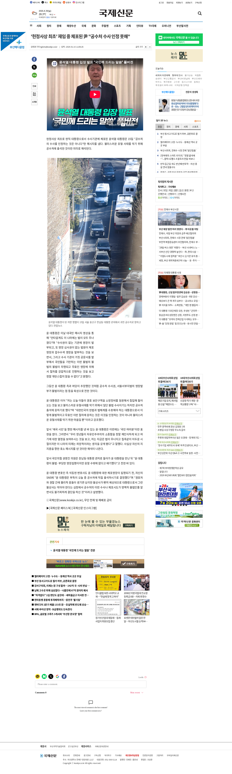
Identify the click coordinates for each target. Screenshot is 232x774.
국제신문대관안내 (101, 746)
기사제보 (118, 755)
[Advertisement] (119, 350)
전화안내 (76, 755)
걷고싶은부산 (73, 746)
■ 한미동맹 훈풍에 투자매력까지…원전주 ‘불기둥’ (56, 599)
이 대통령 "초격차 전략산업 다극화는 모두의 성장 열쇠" (184, 319)
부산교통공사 (170, 78)
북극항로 (168, 82)
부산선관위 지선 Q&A (170, 450)
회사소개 (66, 755)
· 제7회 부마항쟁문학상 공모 (170, 468)
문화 (94, 26)
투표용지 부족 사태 (164, 85)
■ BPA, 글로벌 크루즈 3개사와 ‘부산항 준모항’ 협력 (57, 614)
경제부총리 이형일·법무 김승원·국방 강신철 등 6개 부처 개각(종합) (189, 296)
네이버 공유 (34, 75)
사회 (39, 26)
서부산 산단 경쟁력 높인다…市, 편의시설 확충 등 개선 (183, 251)
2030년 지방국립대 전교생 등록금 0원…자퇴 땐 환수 (135, 594)
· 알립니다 (162, 471)
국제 (83, 26)
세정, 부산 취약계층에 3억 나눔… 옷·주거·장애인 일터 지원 (186, 260)
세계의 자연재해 (162, 75)
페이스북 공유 (34, 59)
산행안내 (162, 193)
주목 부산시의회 (168, 442)
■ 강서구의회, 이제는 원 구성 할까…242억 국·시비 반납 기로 (62, 585)
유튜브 (68, 2)
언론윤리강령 (148, 755)
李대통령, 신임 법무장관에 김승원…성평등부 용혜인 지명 (185, 292)
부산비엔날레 (184, 78)
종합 (160, 126)
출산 (181, 190)
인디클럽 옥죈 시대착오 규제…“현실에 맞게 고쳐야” (107, 594)
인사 (160, 190)
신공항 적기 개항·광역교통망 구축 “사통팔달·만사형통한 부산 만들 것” (190, 406)
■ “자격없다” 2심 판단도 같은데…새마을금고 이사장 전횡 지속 (63, 595)
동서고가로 (187, 82)
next (201, 494)
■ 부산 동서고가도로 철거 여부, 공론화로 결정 (54, 581)
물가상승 (189, 75)
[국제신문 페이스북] (60, 508)
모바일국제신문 (173, 755)
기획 (128, 26)
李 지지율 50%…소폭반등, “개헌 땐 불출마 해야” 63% (183, 305)
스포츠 (117, 26)
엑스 (46, 2)
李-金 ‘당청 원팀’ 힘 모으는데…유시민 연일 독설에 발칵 (184, 323)
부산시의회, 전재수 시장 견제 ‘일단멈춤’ (177, 237)
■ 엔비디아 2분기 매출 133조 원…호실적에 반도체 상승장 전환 (62, 604)
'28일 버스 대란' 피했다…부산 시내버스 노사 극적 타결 (183, 247)
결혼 (176, 190)
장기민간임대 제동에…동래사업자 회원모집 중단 (108, 619)
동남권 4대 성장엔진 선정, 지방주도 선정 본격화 (180, 314)
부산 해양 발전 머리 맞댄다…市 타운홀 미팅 (178, 229)
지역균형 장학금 (182, 85)
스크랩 (34, 102)
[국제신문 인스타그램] (84, 508)
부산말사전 (182, 26)
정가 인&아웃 (167, 434)
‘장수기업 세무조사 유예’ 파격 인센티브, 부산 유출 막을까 (183, 445)
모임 (165, 190)
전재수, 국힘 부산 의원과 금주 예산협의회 (177, 233)
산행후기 (172, 193)
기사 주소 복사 (34, 94)
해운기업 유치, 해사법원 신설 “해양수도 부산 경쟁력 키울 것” (168, 404)
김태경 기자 (35, 46)
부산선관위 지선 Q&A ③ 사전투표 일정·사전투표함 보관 (183, 453)
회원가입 (170, 2)
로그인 (161, 2)
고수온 (177, 82)
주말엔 (104, 26)
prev (157, 494)
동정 (186, 190)
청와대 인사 (177, 75)
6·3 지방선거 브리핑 (170, 423)
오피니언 (166, 26)
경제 (59, 26)
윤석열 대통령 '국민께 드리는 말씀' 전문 (74, 550)
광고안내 (87, 755)
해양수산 (71, 26)
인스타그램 (80, 2)
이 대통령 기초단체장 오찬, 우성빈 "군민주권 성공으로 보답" (186, 310)
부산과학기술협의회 (57, 746)
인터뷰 (139, 26)
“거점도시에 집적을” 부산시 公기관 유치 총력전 (180, 256)
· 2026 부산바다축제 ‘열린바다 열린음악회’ (177, 475)
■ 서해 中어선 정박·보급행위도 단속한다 (52, 609)
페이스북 (36, 2)
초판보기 (188, 2)
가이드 (163, 197)
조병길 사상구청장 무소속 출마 (171, 429)
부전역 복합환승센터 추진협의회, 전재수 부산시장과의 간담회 (186, 242)
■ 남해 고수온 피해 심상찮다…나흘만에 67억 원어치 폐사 (60, 590)
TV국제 (152, 26)
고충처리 (159, 755)
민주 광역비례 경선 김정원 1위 (171, 426)
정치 (49, 26)
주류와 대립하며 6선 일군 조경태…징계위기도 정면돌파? (183, 437)
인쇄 (34, 86)
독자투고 (107, 755)
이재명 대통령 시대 (169, 272)
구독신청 (198, 2)
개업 (171, 190)
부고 (192, 190)
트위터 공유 (34, 67)
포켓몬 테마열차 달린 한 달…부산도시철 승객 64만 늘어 (135, 621)
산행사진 (182, 193)
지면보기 (179, 2)
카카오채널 (57, 2)
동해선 (197, 82)
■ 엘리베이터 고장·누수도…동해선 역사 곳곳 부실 (56, 576)
